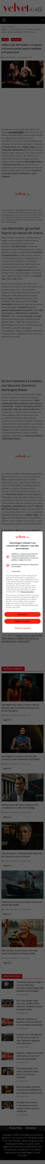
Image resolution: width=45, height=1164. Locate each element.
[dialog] (22, 582)
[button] (22, 571)
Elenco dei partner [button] (27, 592)
